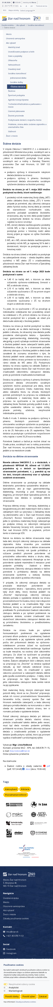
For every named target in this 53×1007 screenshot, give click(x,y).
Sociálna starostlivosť (36, 25)
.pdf (48, 766)
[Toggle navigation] (47, 18)
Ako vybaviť (20, 25)
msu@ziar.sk (12, 931)
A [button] (26, 6)
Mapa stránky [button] (14, 10)
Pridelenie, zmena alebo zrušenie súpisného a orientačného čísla (27, 125)
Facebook (11, 949)
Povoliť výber (29, 996)
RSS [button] (4, 10)
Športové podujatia (16, 95)
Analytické (14, 987)
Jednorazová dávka (18, 78)
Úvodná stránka (8, 25)
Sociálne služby (16, 82)
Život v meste (12, 136)
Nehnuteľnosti (14, 65)
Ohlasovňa (12, 60)
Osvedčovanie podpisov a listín (21, 51)
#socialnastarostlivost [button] (15, 794)
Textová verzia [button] (41, 6)
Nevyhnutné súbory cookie (22, 984)
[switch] (6, 988)
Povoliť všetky (12, 996)
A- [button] (21, 6)
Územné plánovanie (16, 111)
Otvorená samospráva (15, 38)
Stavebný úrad (14, 69)
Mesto (9, 34)
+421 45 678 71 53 (15, 935)
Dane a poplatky (15, 56)
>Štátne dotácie (17, 86)
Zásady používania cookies (25, 1002)
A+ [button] (32, 6)
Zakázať (43, 996)
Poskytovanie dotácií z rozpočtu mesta (24, 120)
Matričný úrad (14, 47)
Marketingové (15, 990)
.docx (27, 769)
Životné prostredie (16, 115)
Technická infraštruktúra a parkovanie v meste (24, 105)
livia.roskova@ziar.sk (20, 750)
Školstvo (11, 91)
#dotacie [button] (25, 789)
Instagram (11, 953)
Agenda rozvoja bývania (18, 100)
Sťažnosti (12, 131)
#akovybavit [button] (11, 789)
